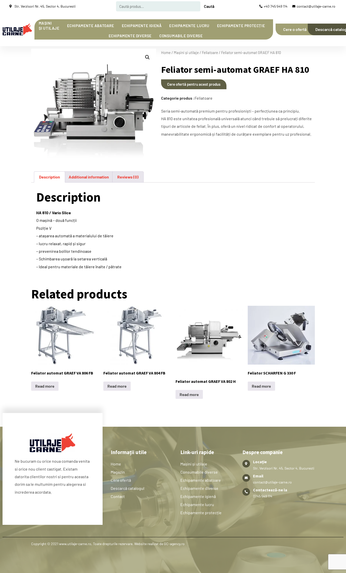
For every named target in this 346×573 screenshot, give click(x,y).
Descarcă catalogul (127, 488)
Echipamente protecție (241, 25)
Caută (209, 6)
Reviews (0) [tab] (128, 176)
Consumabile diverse (181, 35)
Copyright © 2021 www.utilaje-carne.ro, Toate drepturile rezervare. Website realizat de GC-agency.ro (108, 544)
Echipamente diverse (130, 35)
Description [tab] (49, 176)
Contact (118, 496)
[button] (147, 57)
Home (166, 52)
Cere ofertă (121, 480)
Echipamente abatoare (90, 25)
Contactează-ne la (270, 489)
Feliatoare (210, 52)
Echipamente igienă (142, 25)
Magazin (118, 472)
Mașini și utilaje (49, 25)
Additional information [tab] (89, 176)
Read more (44, 386)
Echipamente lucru (189, 25)
